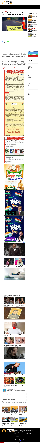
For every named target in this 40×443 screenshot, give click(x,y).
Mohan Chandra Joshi (7, 414)
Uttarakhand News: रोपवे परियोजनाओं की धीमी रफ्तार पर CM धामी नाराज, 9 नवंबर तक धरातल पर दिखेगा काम (23, 409)
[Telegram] (6, 41)
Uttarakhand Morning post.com (23, 402)
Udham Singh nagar (22, 401)
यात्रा (28, 86)
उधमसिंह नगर (5, 11)
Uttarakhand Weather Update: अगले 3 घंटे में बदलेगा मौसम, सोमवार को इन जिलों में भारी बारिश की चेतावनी (14, 419)
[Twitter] (4, 41)
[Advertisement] (14, 35)
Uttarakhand (14, 402)
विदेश (28, 92)
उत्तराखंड (3, 11)
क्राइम (28, 68)
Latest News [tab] (30, 13)
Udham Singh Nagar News (10, 402)
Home (2, 437)
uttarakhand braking (18, 402)
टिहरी (28, 74)
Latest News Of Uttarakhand (17, 401)
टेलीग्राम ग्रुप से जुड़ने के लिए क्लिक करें (7, 398)
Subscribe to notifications (17, 436)
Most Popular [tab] (35, 13)
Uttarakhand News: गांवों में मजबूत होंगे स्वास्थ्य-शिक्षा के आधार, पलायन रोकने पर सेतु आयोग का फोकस (14, 409)
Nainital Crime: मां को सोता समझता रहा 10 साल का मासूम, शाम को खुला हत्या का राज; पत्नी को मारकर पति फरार (23, 419)
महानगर (28, 84)
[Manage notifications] (38, 441)
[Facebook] (3, 41)
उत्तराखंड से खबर (7, 403)
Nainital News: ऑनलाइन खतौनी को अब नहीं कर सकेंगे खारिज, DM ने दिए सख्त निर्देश (6, 409)
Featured (9, 401)
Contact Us (8, 437)
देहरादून (34, 28)
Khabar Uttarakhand (12, 401)
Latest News (5, 437)
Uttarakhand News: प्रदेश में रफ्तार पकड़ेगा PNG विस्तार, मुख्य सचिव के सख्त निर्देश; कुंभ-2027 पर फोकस (6, 419)
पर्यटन (28, 78)
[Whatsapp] (8, 41)
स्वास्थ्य (28, 95)
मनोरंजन (28, 83)
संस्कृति (28, 94)
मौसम (28, 85)
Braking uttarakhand (6, 401)
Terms (14, 437)
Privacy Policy (11, 437)
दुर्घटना (6, 11)
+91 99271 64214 (30, 431)
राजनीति (28, 87)
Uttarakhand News (4, 403)
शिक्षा (28, 93)
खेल (28, 69)
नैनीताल (28, 77)
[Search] (37, 7)
